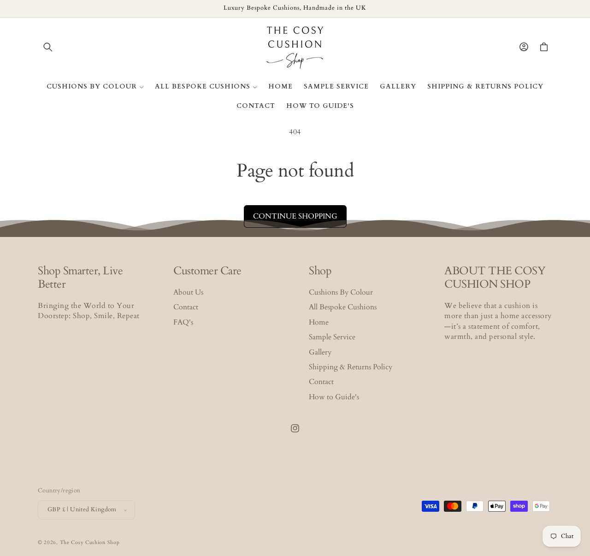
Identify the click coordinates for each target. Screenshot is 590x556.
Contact (185, 307)
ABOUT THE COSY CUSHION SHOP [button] (494, 278)
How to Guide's (334, 397)
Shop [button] (320, 271)
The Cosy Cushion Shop (90, 542)
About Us (188, 292)
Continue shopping (295, 216)
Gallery (320, 352)
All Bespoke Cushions (343, 307)
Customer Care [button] (207, 271)
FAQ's (183, 322)
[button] (48, 47)
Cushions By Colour (341, 292)
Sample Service (332, 337)
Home (319, 322)
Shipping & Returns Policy (350, 367)
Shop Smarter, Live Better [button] (80, 278)
